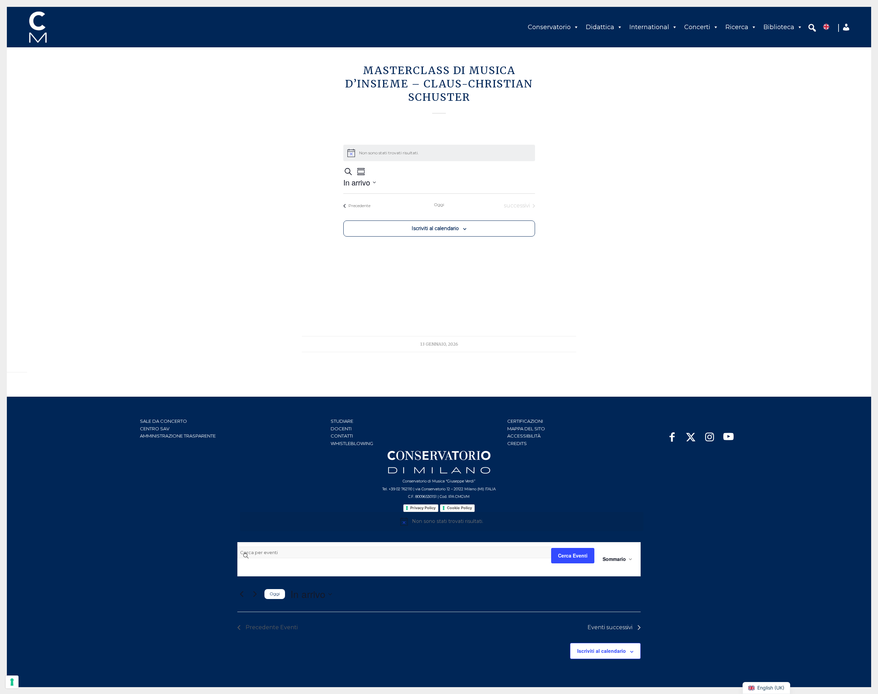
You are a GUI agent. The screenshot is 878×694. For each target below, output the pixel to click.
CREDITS (517, 443)
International (649, 27)
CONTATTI (342, 436)
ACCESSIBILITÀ (524, 436)
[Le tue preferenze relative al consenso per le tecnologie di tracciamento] (12, 682)
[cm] (68, 27)
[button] (812, 29)
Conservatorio (549, 27)
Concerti (697, 27)
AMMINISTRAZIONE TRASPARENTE (178, 436)
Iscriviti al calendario (435, 228)
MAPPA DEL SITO (526, 428)
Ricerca (736, 27)
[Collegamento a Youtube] (728, 433)
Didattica (600, 27)
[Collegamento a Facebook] (672, 433)
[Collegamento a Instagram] (709, 433)
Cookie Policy (459, 507)
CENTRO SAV (154, 428)
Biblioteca (778, 27)
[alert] (441, 521)
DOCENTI (341, 428)
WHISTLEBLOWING (352, 443)
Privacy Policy (423, 507)
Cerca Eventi (573, 555)
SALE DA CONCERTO (163, 421)
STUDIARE (342, 421)
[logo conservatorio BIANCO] (439, 462)
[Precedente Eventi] (241, 594)
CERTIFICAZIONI (525, 421)
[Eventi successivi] (255, 594)
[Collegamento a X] (690, 433)
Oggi (439, 204)
